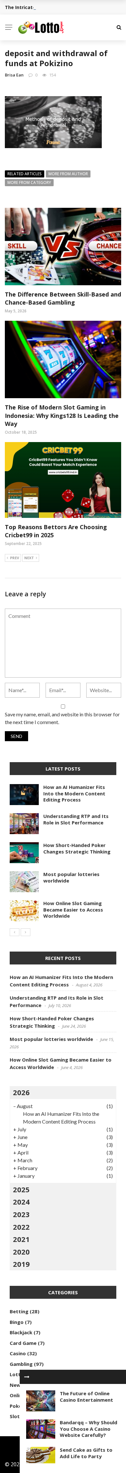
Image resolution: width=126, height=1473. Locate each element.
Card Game (23, 1343)
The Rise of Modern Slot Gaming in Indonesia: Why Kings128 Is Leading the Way (62, 415)
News (16, 1385)
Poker (17, 1406)
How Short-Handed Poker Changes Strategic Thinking (76, 848)
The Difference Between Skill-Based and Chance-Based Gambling (63, 298)
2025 (21, 1189)
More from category (29, 182)
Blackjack (21, 1332)
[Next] (25, 932)
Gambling (21, 1364)
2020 (21, 1251)
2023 (21, 1214)
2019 (21, 1264)
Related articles (24, 174)
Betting (19, 1311)
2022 (21, 1227)
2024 (21, 1201)
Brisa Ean (14, 75)
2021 (21, 1239)
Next (29, 557)
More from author (68, 174)
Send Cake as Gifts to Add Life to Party (86, 1453)
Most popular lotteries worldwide (71, 877)
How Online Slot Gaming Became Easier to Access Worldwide (73, 909)
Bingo (17, 1322)
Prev (14, 557)
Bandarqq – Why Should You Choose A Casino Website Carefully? (88, 1428)
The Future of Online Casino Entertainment (86, 1396)
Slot (15, 1416)
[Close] (27, 1377)
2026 (21, 1092)
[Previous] (14, 932)
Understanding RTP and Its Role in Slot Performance (76, 819)
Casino (18, 1353)
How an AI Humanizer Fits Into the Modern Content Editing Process (74, 793)
